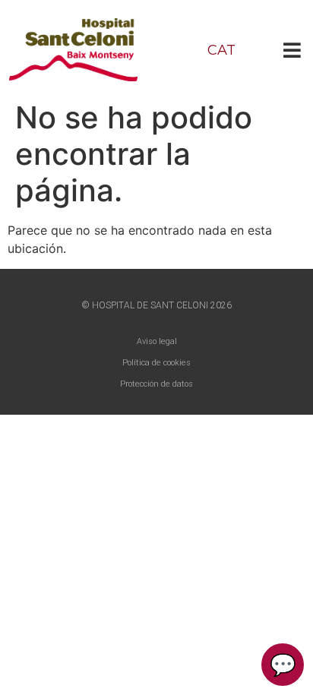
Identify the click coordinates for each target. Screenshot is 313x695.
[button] (292, 49)
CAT (221, 50)
